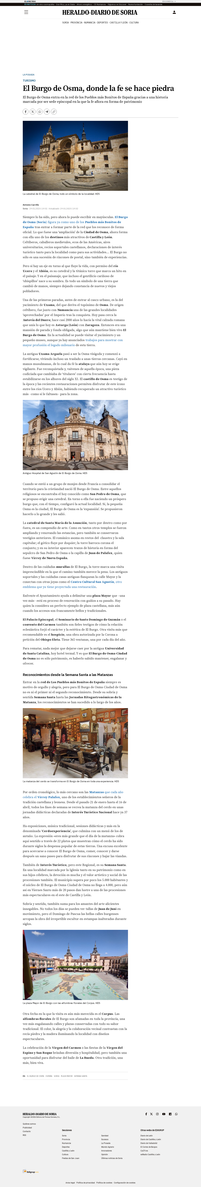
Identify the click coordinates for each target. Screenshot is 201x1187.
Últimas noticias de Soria (111, 1158)
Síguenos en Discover (117, 4)
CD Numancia (100, 4)
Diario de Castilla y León (151, 1139)
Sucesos (104, 1139)
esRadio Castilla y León (150, 1154)
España (49, 1076)
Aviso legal (70, 1183)
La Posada (28, 74)
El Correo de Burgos (149, 1147)
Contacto (27, 1131)
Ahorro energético (84, 4)
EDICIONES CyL (168, 1)
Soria (56, 1076)
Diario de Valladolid (149, 1143)
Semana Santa (80, 1076)
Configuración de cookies (124, 1183)
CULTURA (134, 22)
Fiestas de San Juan (70, 1158)
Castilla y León (68, 1151)
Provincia (66, 1139)
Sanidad (104, 1136)
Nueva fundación (135, 4)
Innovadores (106, 1151)
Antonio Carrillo (31, 205)
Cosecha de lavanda (153, 4)
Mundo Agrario (107, 1147)
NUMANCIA (89, 22)
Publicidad (27, 1128)
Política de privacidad (85, 1183)
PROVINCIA (76, 22)
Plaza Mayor (67, 1076)
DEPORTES (102, 22)
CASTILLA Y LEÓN (119, 22)
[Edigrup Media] (30, 1171)
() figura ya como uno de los (75, 222)
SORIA (65, 22)
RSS (24, 1135)
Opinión (104, 1154)
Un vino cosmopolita (45, 4)
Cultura (65, 1154)
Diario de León (147, 1136)
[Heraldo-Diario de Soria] (99, 12)
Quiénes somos (29, 1124)
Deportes (66, 1147)
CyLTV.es (144, 1151)
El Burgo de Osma (35, 1076)
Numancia (66, 1143)
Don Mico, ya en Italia (65, 4)
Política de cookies (104, 1183)
